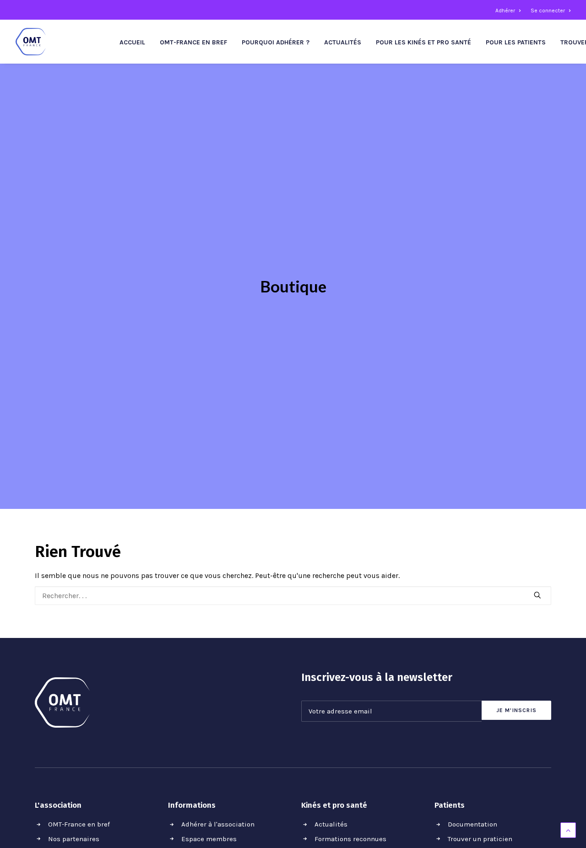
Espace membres (209, 839)
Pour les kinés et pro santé (423, 42)
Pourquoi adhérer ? (275, 42)
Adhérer (505, 10)
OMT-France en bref (193, 42)
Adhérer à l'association (218, 824)
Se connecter (548, 10)
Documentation (472, 824)
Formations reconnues (350, 839)
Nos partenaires (73, 839)
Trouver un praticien (480, 839)
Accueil (132, 42)
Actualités (342, 42)
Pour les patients (516, 42)
